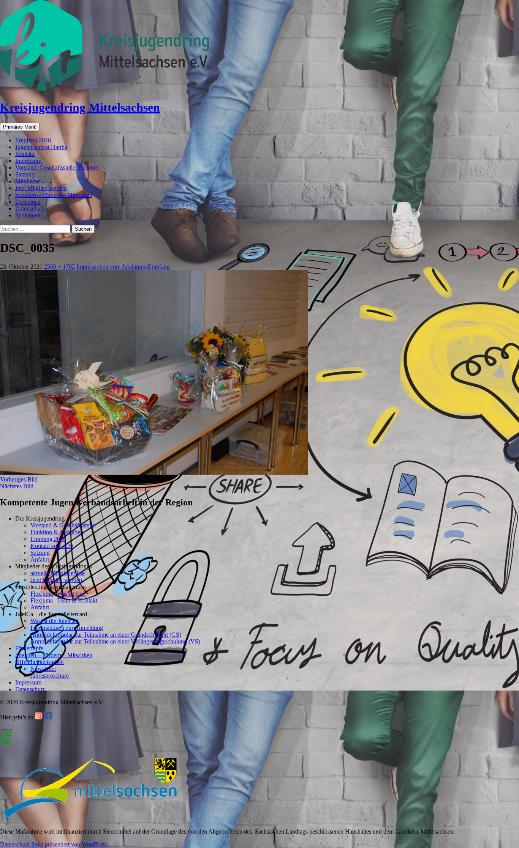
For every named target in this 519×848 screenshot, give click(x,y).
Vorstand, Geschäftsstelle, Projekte (56, 167)
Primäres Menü (19, 127)
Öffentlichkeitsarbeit (39, 662)
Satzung (25, 174)
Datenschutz (30, 208)
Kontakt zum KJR (52, 546)
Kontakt (25, 154)
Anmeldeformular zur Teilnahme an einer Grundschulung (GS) (105, 634)
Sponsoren (28, 215)
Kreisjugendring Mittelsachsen (80, 107)
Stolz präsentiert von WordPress (69, 844)
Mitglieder (27, 181)
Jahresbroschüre (49, 675)
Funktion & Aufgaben (56, 532)
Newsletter (43, 668)
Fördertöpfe (29, 648)
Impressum (28, 160)
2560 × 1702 (59, 266)
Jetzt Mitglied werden (41, 188)
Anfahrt (39, 559)
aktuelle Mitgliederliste (57, 573)
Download (28, 201)
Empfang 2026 (33, 140)
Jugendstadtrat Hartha (41, 147)
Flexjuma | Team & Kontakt (63, 600)
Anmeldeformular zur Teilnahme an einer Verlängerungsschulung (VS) (115, 641)
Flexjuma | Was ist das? (58, 593)
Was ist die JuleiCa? (54, 621)
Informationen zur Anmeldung (66, 628)
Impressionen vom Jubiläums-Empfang (123, 266)
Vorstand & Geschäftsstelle (62, 525)
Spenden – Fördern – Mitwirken (53, 195)
